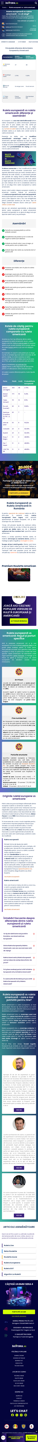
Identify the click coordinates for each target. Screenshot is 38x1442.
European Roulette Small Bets (24, 1030)
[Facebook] (12, 1415)
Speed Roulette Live (25, 869)
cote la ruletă (22, 343)
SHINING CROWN (19, 1355)
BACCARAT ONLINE (19, 1386)
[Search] (36, 3)
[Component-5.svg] (25, 1415)
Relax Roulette (10, 1251)
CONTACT (19, 1398)
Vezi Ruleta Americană (11, 909)
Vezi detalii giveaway (19, 1316)
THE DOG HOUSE (19, 1366)
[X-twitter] (16, 1415)
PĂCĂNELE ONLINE (19, 1376)
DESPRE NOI (19, 1396)
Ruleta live (9, 1245)
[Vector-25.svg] (21, 1415)
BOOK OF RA (19, 1363)
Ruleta (4, 7)
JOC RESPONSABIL (19, 1406)
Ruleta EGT (9, 1268)
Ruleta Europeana (12, 1262)
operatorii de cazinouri (16, 513)
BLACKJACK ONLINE (19, 1381)
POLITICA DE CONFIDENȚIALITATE (19, 1403)
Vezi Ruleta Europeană (11, 877)
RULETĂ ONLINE (19, 1378)
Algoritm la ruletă (12, 1274)
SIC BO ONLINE (19, 1383)
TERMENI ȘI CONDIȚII (19, 1401)
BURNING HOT (19, 1360)
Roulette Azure (10, 1257)
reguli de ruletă (27, 645)
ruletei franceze (18, 656)
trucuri (10, 347)
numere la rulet (10, 129)
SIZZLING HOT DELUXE (19, 1358)
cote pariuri (22, 42)
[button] (36, 1431)
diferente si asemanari (8, 42)
